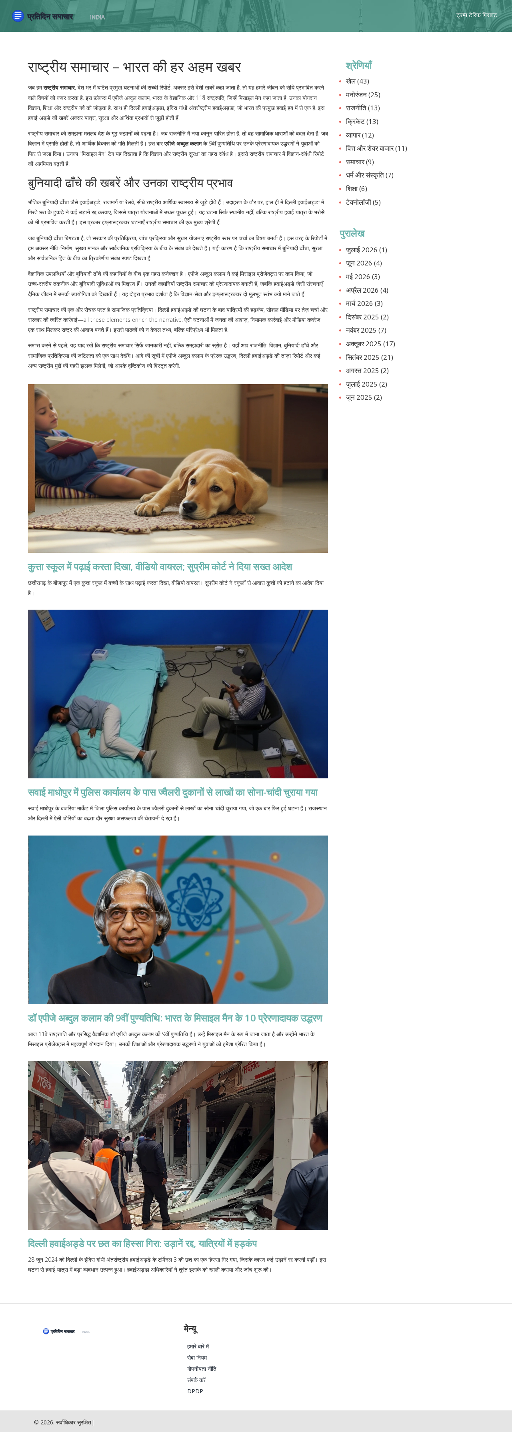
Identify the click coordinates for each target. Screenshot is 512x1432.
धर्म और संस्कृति (370, 174)
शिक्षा (356, 188)
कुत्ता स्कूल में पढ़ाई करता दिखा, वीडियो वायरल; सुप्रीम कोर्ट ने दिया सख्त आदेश (160, 566)
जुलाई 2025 (366, 384)
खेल (357, 81)
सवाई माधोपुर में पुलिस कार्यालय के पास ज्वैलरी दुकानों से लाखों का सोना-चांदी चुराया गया (173, 791)
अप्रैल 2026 (367, 290)
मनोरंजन (363, 94)
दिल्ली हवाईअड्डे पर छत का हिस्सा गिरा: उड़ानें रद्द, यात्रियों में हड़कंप (142, 1243)
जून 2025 (364, 397)
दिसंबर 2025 (367, 316)
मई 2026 (363, 276)
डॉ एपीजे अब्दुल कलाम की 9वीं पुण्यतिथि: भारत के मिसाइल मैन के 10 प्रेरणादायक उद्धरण (175, 1017)
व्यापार (360, 135)
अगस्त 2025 (367, 370)
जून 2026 (364, 262)
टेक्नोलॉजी (363, 202)
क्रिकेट (362, 121)
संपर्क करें (196, 1380)
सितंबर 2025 (369, 357)
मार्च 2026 (364, 303)
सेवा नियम (197, 1357)
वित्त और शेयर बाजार (376, 148)
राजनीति (363, 107)
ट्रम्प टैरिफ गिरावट (476, 15)
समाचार (360, 161)
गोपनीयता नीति (201, 1368)
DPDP (195, 1391)
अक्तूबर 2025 (370, 343)
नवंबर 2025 (366, 330)
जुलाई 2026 (366, 249)
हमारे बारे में (198, 1346)
